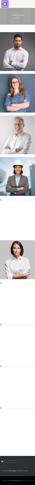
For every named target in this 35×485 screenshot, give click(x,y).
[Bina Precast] (4, 4)
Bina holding (12, 470)
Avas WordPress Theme (15, 480)
